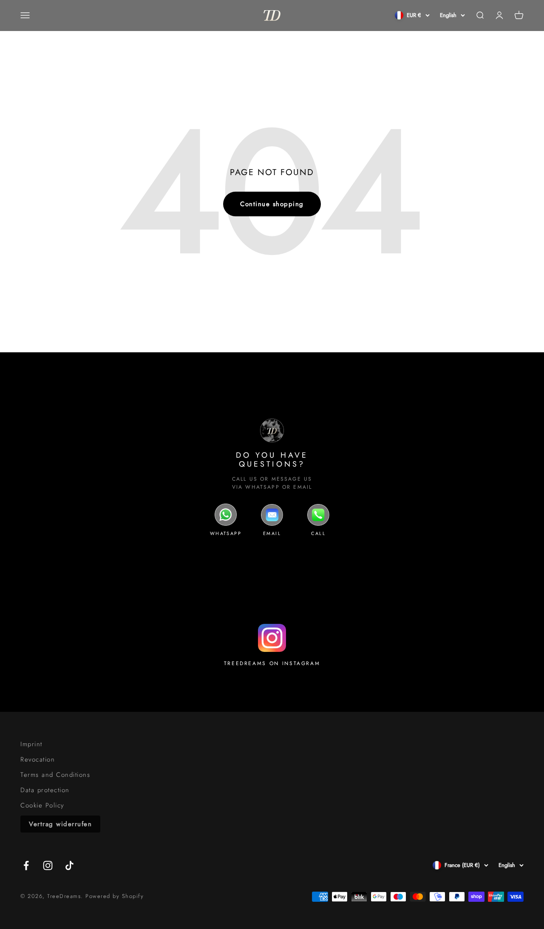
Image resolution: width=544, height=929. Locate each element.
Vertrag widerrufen (60, 824)
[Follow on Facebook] (26, 865)
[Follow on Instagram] (48, 865)
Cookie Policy (42, 805)
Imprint (31, 744)
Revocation (37, 759)
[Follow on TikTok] (69, 865)
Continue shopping (272, 204)
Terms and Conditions (55, 774)
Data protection (45, 790)
